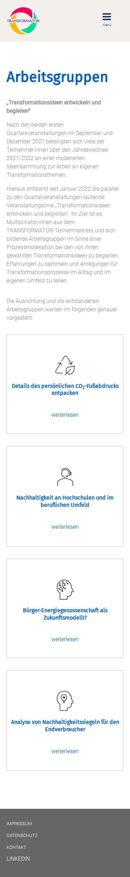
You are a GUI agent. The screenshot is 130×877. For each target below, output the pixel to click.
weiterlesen (65, 415)
